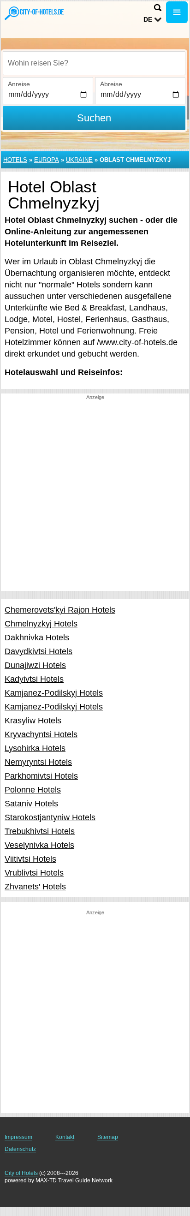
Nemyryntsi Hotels (38, 762)
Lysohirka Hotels (35, 748)
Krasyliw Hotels (33, 720)
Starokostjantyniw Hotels (50, 817)
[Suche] (157, 7)
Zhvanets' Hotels (35, 886)
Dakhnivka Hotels (37, 637)
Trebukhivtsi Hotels (40, 831)
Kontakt (64, 1137)
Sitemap (107, 1137)
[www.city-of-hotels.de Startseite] (35, 13)
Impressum (18, 1137)
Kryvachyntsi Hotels (41, 734)
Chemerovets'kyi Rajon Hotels (60, 609)
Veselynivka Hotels (39, 845)
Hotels (15, 159)
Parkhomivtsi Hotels (41, 776)
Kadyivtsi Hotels (34, 679)
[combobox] (94, 63)
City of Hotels (21, 1173)
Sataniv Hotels (31, 803)
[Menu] (177, 12)
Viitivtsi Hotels (30, 859)
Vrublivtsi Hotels (34, 872)
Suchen (94, 118)
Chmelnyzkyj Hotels (41, 623)
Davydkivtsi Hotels (38, 651)
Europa (46, 159)
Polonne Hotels (33, 789)
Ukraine (79, 159)
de (147, 19)
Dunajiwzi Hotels (35, 665)
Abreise (111, 84)
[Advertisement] (95, 496)
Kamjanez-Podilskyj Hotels (54, 692)
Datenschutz (20, 1149)
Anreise (19, 84)
